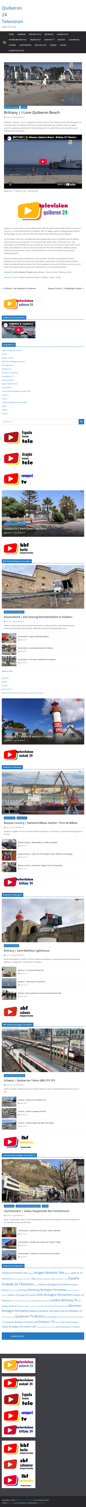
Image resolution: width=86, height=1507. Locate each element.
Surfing (53, 45)
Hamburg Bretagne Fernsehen (47, 1289)
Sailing (63, 45)
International (7, 387)
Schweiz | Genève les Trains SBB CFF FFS (29, 1080)
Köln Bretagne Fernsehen (54, 1294)
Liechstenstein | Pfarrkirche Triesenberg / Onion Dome (39, 1253)
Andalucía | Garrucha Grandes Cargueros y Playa (35, 528)
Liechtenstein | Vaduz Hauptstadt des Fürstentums (36, 1210)
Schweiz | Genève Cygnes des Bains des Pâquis (36, 1122)
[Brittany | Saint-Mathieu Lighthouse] (43, 920)
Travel (61, 1321)
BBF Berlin (49, 34)
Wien (54, 1327)
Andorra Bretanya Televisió (12, 350)
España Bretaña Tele (18, 40)
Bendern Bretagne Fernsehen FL (21, 1278)
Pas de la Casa (10, 1316)
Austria (4, 354)
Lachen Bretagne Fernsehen (20, 1300)
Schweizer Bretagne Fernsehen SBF (21, 1321)
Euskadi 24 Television (18, 1283)
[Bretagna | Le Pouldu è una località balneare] (43, 699)
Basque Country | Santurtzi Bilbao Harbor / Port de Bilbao (41, 822)
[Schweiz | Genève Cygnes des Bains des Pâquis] (9, 1124)
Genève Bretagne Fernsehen (54, 1284)
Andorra (31, 1273)
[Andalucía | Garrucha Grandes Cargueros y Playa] (43, 492)
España (73, 1278)
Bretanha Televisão (43, 1279)
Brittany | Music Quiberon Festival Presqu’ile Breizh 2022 (39, 993)
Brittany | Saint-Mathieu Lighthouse (27, 950)
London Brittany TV (63, 1300)
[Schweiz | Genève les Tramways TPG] (9, 1101)
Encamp (65, 1278)
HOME (11, 34)
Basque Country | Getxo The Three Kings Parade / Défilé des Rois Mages (45, 854)
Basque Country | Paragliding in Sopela (65, 288)
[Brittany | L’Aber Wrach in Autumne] (9, 983)
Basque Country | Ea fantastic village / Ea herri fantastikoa (40, 865)
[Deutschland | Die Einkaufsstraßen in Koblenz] (9, 649)
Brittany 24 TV (35, 34)
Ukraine (5, 685)
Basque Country (8, 358)
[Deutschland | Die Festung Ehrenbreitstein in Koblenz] (43, 586)
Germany (5, 678)
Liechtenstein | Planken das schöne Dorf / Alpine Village (39, 1242)
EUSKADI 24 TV (62, 34)
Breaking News (7, 365)
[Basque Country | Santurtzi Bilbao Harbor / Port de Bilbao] (43, 792)
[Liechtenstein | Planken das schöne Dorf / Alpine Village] (9, 1243)
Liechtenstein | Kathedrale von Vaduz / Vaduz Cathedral (39, 1230)
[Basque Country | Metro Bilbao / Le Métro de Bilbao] (9, 844)
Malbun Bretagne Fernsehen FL (28, 1306)
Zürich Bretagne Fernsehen (68, 1326)
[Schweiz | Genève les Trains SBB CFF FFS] (43, 1050)
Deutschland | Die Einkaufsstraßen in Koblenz (35, 648)
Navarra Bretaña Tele (41, 1310)
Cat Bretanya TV (8, 376)
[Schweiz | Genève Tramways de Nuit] (9, 1113)
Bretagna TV (6, 369)
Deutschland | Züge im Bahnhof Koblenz (33, 636)
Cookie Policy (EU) (16, 50)
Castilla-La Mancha (56, 1279)
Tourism (23, 107)
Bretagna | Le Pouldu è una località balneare (33, 736)
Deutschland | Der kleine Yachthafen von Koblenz (37, 659)
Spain (57, 1322)
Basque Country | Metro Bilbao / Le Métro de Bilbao (37, 842)
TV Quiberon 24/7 (20, 191)
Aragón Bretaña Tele (49, 1272)
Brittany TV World (11, 272)
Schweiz (12, 45)
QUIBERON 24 (20, 117)
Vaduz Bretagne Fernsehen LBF (19, 1326)
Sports (4, 406)
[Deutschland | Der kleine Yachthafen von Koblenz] (9, 661)
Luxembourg (74, 40)
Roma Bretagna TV (51, 1316)
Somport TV (49, 40)
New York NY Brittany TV (68, 1310)
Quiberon (21, 34)
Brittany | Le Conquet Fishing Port (31, 970)
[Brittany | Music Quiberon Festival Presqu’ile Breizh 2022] (9, 994)
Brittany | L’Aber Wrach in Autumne (31, 981)
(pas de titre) (6, 689)
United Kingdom (72, 1322)
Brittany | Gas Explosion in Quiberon (20, 288)
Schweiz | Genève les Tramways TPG (32, 1100)
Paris (3, 1316)
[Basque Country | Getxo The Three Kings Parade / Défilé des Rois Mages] (9, 855)
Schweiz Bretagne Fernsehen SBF (14, 402)
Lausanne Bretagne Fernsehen (39, 1300)
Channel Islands (8, 380)
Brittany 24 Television (11, 107)
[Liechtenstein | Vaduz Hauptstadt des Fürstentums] (43, 1180)
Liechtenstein (25, 45)
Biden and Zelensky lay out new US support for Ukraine (22, 692)
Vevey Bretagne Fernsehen (44, 1327)
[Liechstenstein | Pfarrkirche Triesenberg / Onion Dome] (9, 1255)
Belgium (61, 40)
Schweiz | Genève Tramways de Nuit (32, 1111)
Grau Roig (15, 1290)
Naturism (5, 395)
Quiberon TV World (11, 277)
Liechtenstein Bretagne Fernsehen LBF (16, 391)
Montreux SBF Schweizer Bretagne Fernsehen (53, 1306)
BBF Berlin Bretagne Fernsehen (13, 361)
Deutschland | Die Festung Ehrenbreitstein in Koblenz (38, 616)
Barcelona (67, 1273)
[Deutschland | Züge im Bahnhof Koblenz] (9, 638)
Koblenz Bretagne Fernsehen (22, 1294)
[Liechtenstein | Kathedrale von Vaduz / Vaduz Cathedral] (9, 1232)
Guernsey (22, 1289)
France (36, 1284)
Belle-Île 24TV (40, 45)
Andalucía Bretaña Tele (14, 1272)
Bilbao (34, 1278)
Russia (4, 681)
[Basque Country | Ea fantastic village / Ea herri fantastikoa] (9, 867)
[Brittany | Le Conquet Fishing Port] (9, 971)
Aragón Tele (35, 40)
